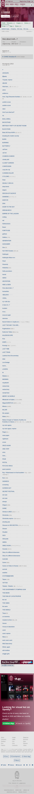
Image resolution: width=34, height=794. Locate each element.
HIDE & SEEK (6, 284)
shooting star (6, 522)
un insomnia (6, 616)
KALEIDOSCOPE (7, 335)
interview (5, 318)
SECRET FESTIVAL (8, 491)
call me (4, 152)
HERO (4, 278)
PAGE (4, 459)
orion (3, 452)
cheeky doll (5, 159)
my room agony (6, 425)
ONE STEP (5, 449)
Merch (17, 760)
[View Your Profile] (31, 5)
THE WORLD (6, 610)
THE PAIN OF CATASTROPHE (11, 596)
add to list (15, 16)
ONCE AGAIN (6, 445)
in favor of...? (6, 305)
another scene (6, 105)
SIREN (4, 542)
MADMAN (5, 379)
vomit (4, 630)
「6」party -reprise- (7, 79)
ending (4, 217)
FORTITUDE (6, 230)
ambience (5, 93)
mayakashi (5, 382)
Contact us (26, 790)
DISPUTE (5, 200)
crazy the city (6, 169)
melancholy (5, 386)
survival (4, 569)
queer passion (6, 469)
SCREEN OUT (6, 488)
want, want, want (7, 640)
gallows (4, 234)
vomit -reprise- (6, 633)
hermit (4, 274)
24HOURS (5, 73)
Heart (4, 261)
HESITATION (6, 281)
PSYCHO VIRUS (7, 466)
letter (3, 359)
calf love (4, 149)
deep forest (5, 186)
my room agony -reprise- (9, 428)
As (3, 115)
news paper (5, 435)
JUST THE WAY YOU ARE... (10, 325)
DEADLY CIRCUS (7, 183)
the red (4, 599)
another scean (6, 102)
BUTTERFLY (6, 146)
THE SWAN (5, 603)
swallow (4, 572)
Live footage (6, 362)
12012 (6, 12)
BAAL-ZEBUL (6, 119)
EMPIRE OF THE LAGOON (10, 213)
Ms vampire (5, 413)
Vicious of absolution (8, 626)
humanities (5, 291)
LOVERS (5, 369)
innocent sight (6, 315)
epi (3, 220)
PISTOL (4, 462)
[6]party (4, 76)
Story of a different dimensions (11, 555)
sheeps (4, 501)
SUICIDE (5, 559)
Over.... (4, 455)
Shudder (4, 532)
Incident (4, 308)
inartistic (23, 783)
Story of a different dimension (10, 552)
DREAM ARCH (6, 210)
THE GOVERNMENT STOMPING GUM (14, 589)
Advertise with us (12, 792)
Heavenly (5, 264)
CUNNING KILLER (8, 173)
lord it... (4, 365)
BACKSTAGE (6, 122)
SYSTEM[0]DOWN (8, 576)
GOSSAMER (6, 244)
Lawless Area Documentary (10, 355)
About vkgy (27, 756)
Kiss (3, 338)
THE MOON (5, 593)
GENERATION (6, 240)
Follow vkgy (9, 723)
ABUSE (4, 83)
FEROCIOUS (6, 223)
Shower (4, 528)
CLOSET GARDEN (8, 163)
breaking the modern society (10, 136)
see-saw (4, 498)
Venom (4, 623)
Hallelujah (5, 254)
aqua (3, 109)
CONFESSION (6, 166)
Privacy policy (23, 792)
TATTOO (5, 582)
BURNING (5, 142)
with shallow (6, 650)
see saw (4, 495)
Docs (6, 756)
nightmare (5, 438)
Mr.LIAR (4, 409)
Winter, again (6, 647)
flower (4, 227)
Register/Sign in (9, 790)
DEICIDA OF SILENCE (9, 193)
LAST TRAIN (6, 352)
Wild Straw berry (7, 643)
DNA (3, 203)
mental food (5, 393)
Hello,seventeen (7, 271)
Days (3, 180)
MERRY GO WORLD (8, 396)
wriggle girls (5, 653)
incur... (4, 311)
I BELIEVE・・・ (7, 294)
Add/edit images (5, 29)
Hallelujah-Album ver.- (8, 257)
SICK (4, 535)
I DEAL (4, 298)
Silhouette (5, 539)
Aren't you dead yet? (8, 112)
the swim (5, 606)
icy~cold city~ (6, 301)
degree (4, 190)
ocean (4, 442)
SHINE (4, 508)
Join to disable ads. (8, 665)
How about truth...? (7, 288)
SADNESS (5, 481)
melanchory (5, 389)
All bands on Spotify (23, 723)
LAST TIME (5, 349)
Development (16, 756)
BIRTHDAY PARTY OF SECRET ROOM (14, 125)
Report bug (18, 790)
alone (4, 90)
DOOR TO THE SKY (8, 207)
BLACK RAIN (6, 129)
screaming (5, 484)
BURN (4, 139)
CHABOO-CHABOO (8, 156)
